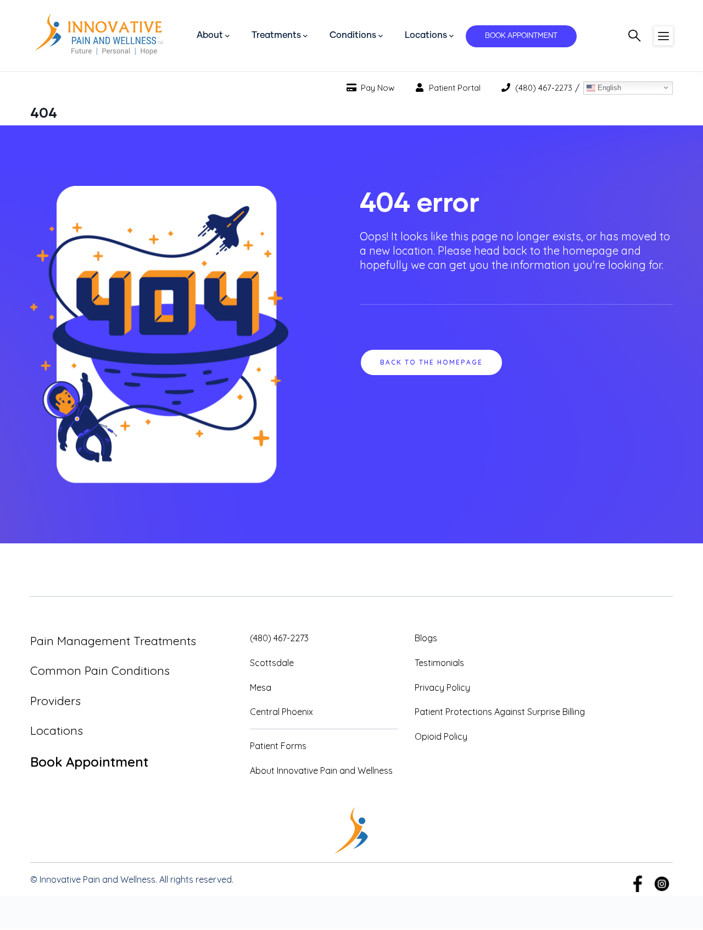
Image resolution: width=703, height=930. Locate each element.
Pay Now (376, 87)
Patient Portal (454, 87)
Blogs (426, 637)
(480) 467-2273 (542, 87)
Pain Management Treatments (113, 641)
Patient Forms (278, 745)
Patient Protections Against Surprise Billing (500, 711)
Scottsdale (272, 662)
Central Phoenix (281, 711)
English (608, 87)
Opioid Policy (441, 736)
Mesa (260, 687)
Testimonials (439, 662)
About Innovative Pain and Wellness (321, 770)
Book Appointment (89, 761)
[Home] (99, 35)
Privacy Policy (442, 687)
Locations (56, 730)
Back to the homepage (431, 362)
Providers (55, 701)
